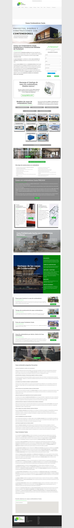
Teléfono (46, 61)
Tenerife (39, 522)
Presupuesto (27, 521)
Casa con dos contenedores (31, 114)
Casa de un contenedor (19, 114)
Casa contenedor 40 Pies (30, 110)
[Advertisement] (37, 13)
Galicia (38, 520)
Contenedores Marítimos (31, 133)
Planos (27, 519)
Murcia (38, 519)
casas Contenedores (18, 59)
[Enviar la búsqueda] (60, 4)
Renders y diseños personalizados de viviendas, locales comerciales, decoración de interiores (27, 153)
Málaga (38, 523)
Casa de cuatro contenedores (54, 114)
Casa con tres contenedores (42, 114)
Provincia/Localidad (47, 64)
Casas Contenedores (16, 523)
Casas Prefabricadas (42, 133)
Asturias (39, 521)
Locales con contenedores (31, 123)
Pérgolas (54, 123)
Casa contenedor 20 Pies (44, 110)
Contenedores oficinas (19, 123)
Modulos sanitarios (42, 123)
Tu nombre (46, 54)
